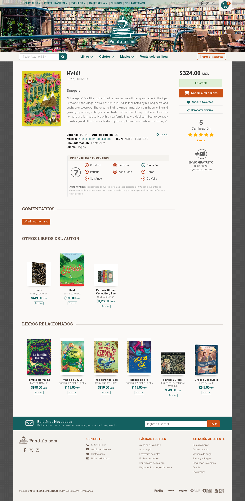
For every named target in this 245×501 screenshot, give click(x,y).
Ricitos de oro (139, 379)
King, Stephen (168, 383)
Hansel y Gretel (172, 379)
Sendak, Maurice (177, 384)
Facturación (199, 472)
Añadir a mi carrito (204, 93)
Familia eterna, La (39, 379)
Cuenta (196, 467)
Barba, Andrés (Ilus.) (106, 383)
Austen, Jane (206, 383)
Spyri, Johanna (77, 79)
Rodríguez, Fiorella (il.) (72, 383)
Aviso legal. (145, 449)
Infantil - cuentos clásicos (94, 139)
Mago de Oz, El (72, 379)
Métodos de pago (202, 454)
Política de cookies (149, 458)
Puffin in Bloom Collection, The (106, 292)
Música (125, 56)
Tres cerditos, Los (106, 379)
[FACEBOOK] (202, 3)
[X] (208, 3)
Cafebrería (97, 3)
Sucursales (30, 3)
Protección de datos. (150, 454)
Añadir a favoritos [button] (202, 102)
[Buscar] (63, 56)
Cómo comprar (201, 445)
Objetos (105, 56)
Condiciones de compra (152, 463)
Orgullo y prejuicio (206, 379)
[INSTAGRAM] (213, 3)
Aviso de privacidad (150, 445)
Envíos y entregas (202, 458)
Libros (85, 56)
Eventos (77, 3)
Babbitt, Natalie (38, 383)
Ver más (163, 134)
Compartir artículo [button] (201, 110)
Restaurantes (54, 3)
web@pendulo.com (101, 449)
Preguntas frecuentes (204, 463)
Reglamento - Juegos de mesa (155, 467)
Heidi (38, 290)
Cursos (116, 3)
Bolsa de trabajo (100, 458)
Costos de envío (201, 449)
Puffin (83, 134)
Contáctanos (135, 3)
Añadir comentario (36, 221)
